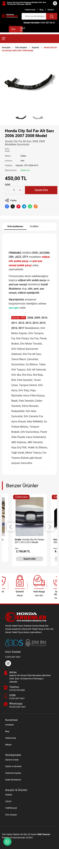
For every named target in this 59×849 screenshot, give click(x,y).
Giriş (13, 29)
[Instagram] (8, 665)
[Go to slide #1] (21, 117)
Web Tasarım (44, 834)
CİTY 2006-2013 (31, 165)
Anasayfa (6, 47)
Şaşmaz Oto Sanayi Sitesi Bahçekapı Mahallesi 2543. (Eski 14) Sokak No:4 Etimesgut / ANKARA (26, 3)
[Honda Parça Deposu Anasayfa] (10, 16)
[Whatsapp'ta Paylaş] (30, 206)
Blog (41, 10)
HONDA (8, 795)
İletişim (51, 10)
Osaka (23, 156)
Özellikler (34, 226)
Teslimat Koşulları (13, 773)
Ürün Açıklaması (15, 226)
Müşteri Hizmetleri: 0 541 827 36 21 (39, 23)
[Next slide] (52, 82)
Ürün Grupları (21, 47)
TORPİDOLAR (11, 808)
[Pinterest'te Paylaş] (18, 206)
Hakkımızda (30, 10)
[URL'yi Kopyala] (36, 206)
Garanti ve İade (12, 760)
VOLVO (8, 801)
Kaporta (35, 47)
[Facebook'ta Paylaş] (7, 206)
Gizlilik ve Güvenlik (13, 766)
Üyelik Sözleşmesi (13, 780)
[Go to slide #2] (38, 117)
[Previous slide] (7, 82)
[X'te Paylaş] (13, 206)
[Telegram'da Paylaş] (24, 206)
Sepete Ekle (41, 190)
